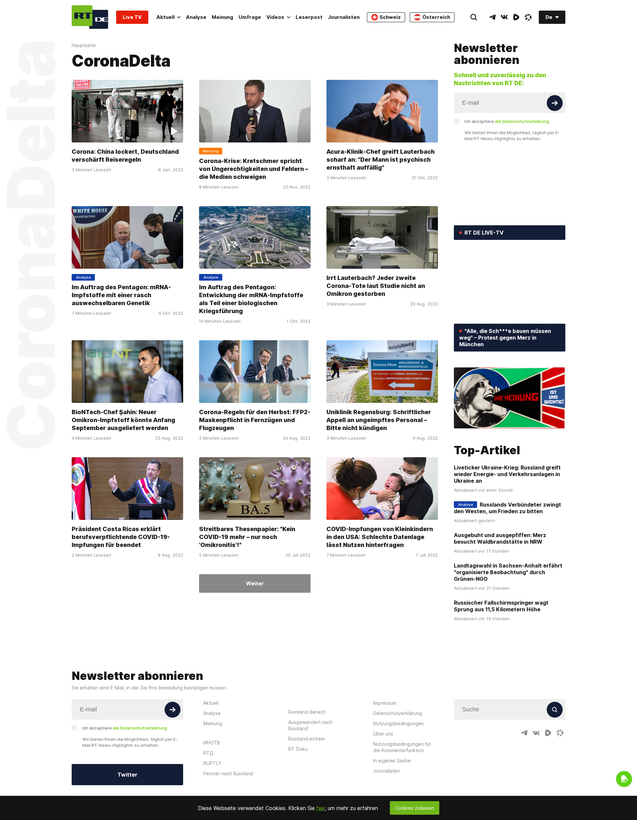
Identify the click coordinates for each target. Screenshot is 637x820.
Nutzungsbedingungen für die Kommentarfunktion (402, 747)
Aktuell (165, 17)
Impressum (384, 703)
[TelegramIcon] (492, 17)
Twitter (127, 774)
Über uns (383, 734)
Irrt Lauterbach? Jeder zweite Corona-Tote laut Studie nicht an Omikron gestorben (375, 285)
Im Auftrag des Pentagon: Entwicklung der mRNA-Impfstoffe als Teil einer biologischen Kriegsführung (251, 299)
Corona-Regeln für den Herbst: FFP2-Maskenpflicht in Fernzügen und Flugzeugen (254, 420)
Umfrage (250, 17)
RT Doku (298, 749)
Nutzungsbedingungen (398, 723)
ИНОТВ (211, 742)
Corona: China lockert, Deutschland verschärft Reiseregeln (125, 155)
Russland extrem (306, 738)
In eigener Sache (392, 760)
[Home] (90, 17)
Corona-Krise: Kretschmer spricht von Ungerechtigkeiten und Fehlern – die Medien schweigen (253, 168)
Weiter (255, 583)
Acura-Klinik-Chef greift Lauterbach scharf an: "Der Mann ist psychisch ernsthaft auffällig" (380, 159)
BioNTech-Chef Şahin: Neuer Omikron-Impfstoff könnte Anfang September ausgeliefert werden (123, 420)
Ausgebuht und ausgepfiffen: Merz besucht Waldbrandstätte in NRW (500, 538)
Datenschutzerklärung (397, 713)
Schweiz (390, 17)
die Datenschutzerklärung (522, 121)
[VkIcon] (504, 17)
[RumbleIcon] (516, 17)
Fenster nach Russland (228, 773)
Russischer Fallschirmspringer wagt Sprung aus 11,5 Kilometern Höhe (501, 606)
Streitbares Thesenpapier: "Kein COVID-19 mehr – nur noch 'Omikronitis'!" (247, 536)
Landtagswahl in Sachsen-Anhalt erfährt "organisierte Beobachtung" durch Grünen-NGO (508, 572)
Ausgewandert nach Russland (310, 725)
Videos (275, 17)
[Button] (555, 103)
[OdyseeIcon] (528, 17)
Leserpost (309, 17)
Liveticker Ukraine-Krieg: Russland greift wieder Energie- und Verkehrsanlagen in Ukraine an (507, 474)
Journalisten (344, 17)
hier (321, 808)
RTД (208, 753)
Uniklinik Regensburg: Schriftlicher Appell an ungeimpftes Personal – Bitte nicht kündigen (378, 420)
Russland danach (306, 712)
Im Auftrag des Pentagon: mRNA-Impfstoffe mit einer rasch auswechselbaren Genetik (121, 295)
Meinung (222, 17)
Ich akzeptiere (506, 121)
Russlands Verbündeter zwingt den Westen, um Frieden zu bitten (507, 508)
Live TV (132, 17)
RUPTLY (212, 763)
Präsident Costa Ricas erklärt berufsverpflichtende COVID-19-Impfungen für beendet (121, 536)
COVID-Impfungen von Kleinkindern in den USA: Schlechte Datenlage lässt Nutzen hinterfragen (379, 536)
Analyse (196, 17)
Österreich (436, 17)
